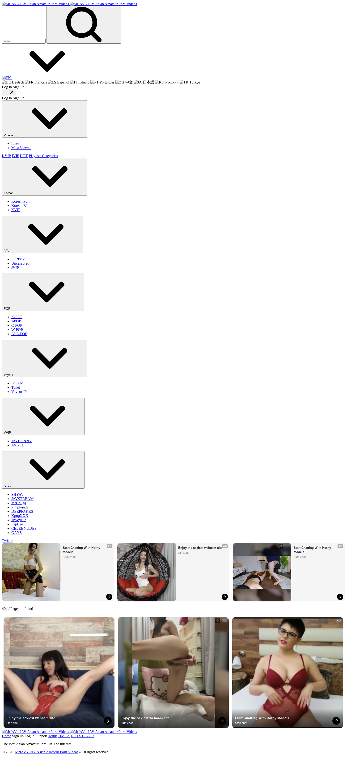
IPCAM (17, 383)
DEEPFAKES (22, 511)
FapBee (17, 524)
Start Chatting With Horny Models (82, 550)
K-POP (16, 317)
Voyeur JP (19, 392)
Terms (52, 736)
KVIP (6, 156)
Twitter (7, 541)
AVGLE (17, 445)
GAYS (16, 533)
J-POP (16, 321)
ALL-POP (19, 334)
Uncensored (20, 263)
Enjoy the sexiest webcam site (200, 548)
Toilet (15, 387)
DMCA (64, 736)
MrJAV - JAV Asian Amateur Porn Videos (46, 752)
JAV (7, 251)
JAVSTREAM (22, 499)
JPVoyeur (18, 520)
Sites (8, 486)
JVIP (15, 156)
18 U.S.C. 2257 (82, 736)
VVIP (8, 432)
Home (6, 736)
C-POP (16, 325)
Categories (50, 156)
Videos (9, 135)
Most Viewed (21, 148)
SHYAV (17, 494)
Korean (9, 193)
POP (7, 308)
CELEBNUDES (24, 528)
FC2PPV (18, 259)
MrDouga (18, 503)
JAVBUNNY (21, 441)
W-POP (17, 330)
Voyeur (9, 375)
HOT (24, 156)
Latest (15, 144)
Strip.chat (69, 557)
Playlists (35, 156)
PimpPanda (19, 507)
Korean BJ (19, 206)
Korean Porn (20, 201)
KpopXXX (19, 516)
